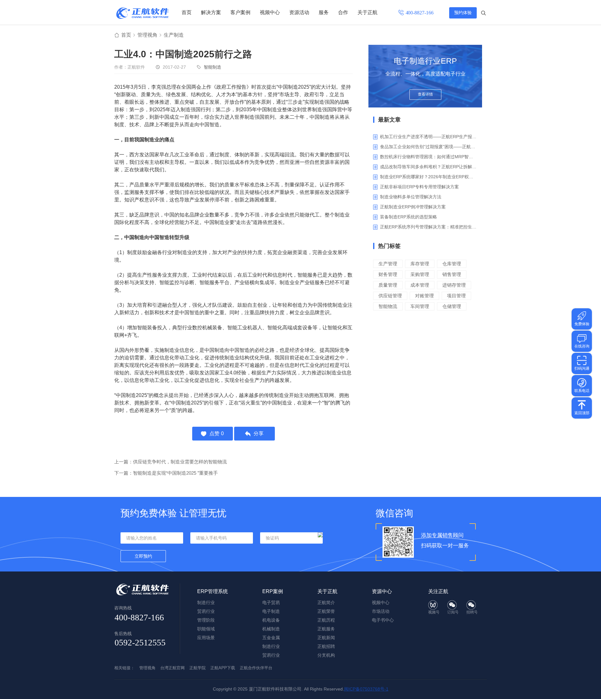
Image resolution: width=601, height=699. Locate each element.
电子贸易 (271, 602)
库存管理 (419, 263)
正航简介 (326, 602)
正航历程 (326, 620)
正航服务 (326, 628)
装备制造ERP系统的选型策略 (408, 216)
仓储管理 (451, 306)
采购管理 (419, 274)
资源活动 (299, 12)
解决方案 (211, 12)
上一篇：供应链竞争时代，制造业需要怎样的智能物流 (170, 461)
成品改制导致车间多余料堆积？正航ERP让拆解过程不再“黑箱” (428, 166)
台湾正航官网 (172, 667)
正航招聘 (326, 646)
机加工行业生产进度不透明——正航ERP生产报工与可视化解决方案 (428, 136)
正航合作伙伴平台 (256, 667)
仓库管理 (451, 263)
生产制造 (174, 35)
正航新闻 (326, 637)
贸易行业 (206, 611)
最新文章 (389, 120)
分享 (259, 433)
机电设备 (271, 620)
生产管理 (387, 263)
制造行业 (206, 602)
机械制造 (271, 628)
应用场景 (206, 637)
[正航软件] (142, 13)
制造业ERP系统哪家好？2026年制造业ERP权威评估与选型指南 (428, 176)
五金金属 (271, 637)
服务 (324, 12)
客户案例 (240, 12)
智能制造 (212, 67)
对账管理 (424, 295)
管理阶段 (206, 620)
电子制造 (271, 611)
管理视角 (147, 35)
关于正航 (367, 12)
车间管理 (419, 306)
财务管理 (387, 274)
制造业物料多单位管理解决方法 (410, 196)
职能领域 (206, 628)
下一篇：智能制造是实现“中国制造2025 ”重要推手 (166, 473)
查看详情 (425, 94)
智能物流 (387, 306)
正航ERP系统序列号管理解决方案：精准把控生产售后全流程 (428, 226)
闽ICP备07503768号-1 (366, 688)
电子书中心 (383, 620)
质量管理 (387, 285)
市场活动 (380, 611)
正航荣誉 (326, 611)
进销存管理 (454, 285)
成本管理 (419, 285)
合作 (343, 12)
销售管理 (451, 274)
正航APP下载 (222, 667)
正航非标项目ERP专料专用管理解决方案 (419, 186)
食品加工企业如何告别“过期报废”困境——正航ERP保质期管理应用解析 (428, 146)
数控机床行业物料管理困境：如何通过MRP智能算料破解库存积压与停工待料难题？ (428, 156)
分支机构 (326, 655)
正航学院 (197, 667)
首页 (187, 12)
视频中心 (270, 12)
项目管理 (456, 295)
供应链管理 (390, 295)
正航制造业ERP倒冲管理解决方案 (413, 206)
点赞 (216, 433)
